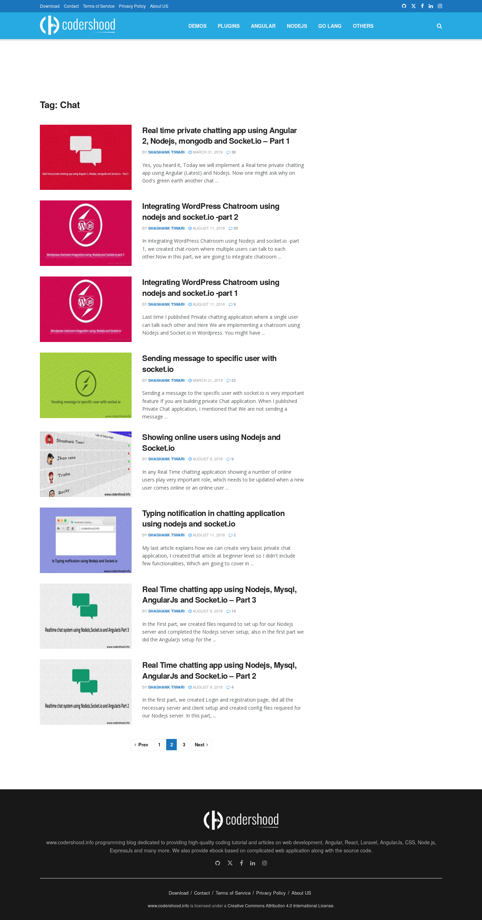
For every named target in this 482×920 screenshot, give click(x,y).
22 (233, 380)
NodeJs (297, 25)
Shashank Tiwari (166, 152)
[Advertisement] (241, 63)
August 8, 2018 (207, 458)
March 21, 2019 (207, 380)
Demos (197, 25)
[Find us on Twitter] (413, 6)
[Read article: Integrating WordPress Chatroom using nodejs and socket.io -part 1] (86, 309)
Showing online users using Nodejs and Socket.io (211, 442)
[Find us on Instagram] (440, 6)
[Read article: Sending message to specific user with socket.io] (86, 385)
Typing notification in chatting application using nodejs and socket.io (213, 518)
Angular (263, 25)
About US (159, 6)
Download (50, 6)
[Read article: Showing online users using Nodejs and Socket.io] (86, 464)
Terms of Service (99, 6)
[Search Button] (439, 25)
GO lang (330, 25)
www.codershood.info (168, 905)
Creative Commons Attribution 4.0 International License (280, 905)
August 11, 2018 (208, 228)
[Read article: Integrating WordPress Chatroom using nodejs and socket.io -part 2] (86, 233)
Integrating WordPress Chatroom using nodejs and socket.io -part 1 (210, 287)
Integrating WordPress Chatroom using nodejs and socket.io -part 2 (210, 211)
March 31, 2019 (207, 152)
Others (363, 25)
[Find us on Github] (404, 6)
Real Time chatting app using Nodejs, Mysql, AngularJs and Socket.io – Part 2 (219, 670)
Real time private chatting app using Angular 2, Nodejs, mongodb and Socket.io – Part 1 (219, 135)
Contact (71, 6)
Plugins (229, 25)
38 (233, 152)
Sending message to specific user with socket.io (209, 363)
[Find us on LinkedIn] (431, 6)
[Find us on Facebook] (422, 6)
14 (233, 611)
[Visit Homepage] (77, 25)
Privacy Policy (132, 6)
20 (235, 228)
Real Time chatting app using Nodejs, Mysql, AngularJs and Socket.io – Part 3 (219, 594)
